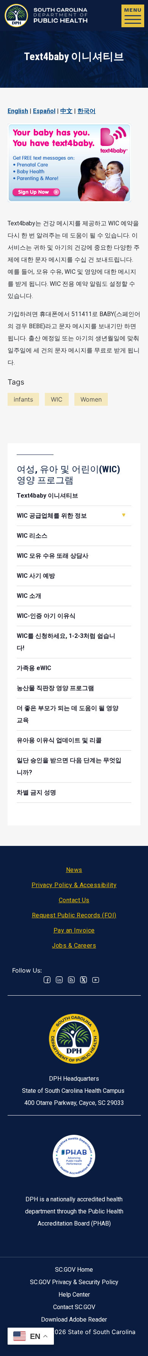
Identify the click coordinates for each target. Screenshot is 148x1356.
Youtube (95, 979)
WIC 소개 (29, 595)
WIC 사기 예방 (36, 575)
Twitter (83, 979)
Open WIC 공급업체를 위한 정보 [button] (123, 515)
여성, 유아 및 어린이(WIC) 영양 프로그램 (68, 475)
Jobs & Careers (74, 945)
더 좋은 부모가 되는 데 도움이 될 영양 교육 (67, 714)
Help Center (74, 1294)
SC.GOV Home (74, 1269)
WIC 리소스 (32, 535)
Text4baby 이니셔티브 (47, 495)
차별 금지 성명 (36, 792)
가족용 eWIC (34, 668)
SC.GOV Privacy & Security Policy (74, 1282)
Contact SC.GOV (74, 1307)
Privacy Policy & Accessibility (74, 885)
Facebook (47, 979)
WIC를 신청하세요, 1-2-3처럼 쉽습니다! (66, 642)
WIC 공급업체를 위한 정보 (52, 515)
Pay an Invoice (74, 930)
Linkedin (59, 979)
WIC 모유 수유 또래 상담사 (52, 555)
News (74, 869)
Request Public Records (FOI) (74, 915)
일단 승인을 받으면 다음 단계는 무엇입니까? (69, 766)
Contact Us (74, 900)
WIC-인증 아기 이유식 (46, 615)
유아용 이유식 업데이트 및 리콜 (59, 740)
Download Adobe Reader (74, 1319)
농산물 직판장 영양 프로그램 (55, 688)
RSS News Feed (71, 979)
